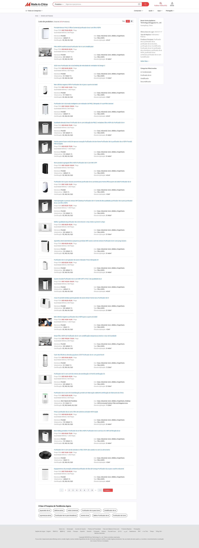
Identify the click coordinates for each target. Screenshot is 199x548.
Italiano (104, 531)
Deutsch (89, 531)
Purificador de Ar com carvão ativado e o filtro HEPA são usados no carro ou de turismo (82, 450)
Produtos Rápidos (126, 529)
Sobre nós (62, 529)
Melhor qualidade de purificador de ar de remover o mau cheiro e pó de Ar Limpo (79, 222)
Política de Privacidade (94, 529)
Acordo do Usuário (80, 529)
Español (82, 531)
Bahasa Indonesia (100, 533)
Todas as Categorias (34, 11)
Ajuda (150, 11)
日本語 (69, 531)
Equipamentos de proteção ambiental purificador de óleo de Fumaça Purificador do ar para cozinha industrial (89, 469)
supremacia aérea (45, 515)
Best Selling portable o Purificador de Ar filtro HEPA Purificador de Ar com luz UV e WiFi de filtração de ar (87, 431)
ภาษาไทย (145, 531)
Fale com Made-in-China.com (111, 529)
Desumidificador (146, 82)
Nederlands (132, 531)
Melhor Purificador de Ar (101, 515)
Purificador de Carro (119, 515)
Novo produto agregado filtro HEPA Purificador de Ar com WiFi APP (75, 163)
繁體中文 (62, 531)
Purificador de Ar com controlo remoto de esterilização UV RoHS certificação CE (79, 374)
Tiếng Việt (159, 531)
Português (96, 531)
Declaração (70, 529)
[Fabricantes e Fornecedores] (36, 4)
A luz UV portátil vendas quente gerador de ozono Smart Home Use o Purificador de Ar (81, 298)
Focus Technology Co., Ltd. (96, 537)
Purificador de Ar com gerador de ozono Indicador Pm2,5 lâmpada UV (76, 260)
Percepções (137, 529)
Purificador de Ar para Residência (66, 515)
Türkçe (152, 531)
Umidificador (145, 78)
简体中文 (55, 531)
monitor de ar (85, 515)
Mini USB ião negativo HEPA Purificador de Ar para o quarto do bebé (75, 85)
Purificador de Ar (146, 75)
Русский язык (112, 531)
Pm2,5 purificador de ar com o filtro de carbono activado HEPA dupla (76, 412)
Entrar (172, 5)
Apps (159, 11)
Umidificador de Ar (110, 510)
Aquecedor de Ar (45, 510)
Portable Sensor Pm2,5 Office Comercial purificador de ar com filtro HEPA (77, 28)
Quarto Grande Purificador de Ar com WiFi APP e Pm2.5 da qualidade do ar (78, 279)
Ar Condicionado (146, 72)
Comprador (137, 11)
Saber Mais (145, 61)
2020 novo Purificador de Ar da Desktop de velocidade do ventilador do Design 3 (79, 66)
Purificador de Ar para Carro (91, 510)
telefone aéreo (58, 510)
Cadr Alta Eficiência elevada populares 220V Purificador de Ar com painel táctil (79, 355)
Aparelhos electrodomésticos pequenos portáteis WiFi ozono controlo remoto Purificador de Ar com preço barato (90, 241)
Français (75, 531)
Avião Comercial (73, 510)
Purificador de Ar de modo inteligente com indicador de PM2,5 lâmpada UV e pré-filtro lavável (83, 103)
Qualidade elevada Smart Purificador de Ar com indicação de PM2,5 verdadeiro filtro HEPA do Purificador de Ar (89, 122)
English (49, 531)
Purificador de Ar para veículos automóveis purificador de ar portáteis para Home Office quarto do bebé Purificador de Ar (92, 182)
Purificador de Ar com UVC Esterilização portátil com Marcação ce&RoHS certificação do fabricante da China (89, 393)
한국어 (120, 531)
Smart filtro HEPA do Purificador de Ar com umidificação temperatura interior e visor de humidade (85, 336)
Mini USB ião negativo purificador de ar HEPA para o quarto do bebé (75, 317)
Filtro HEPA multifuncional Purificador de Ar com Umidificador (73, 47)
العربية (125, 531)
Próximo (108, 490)
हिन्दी (139, 531)
